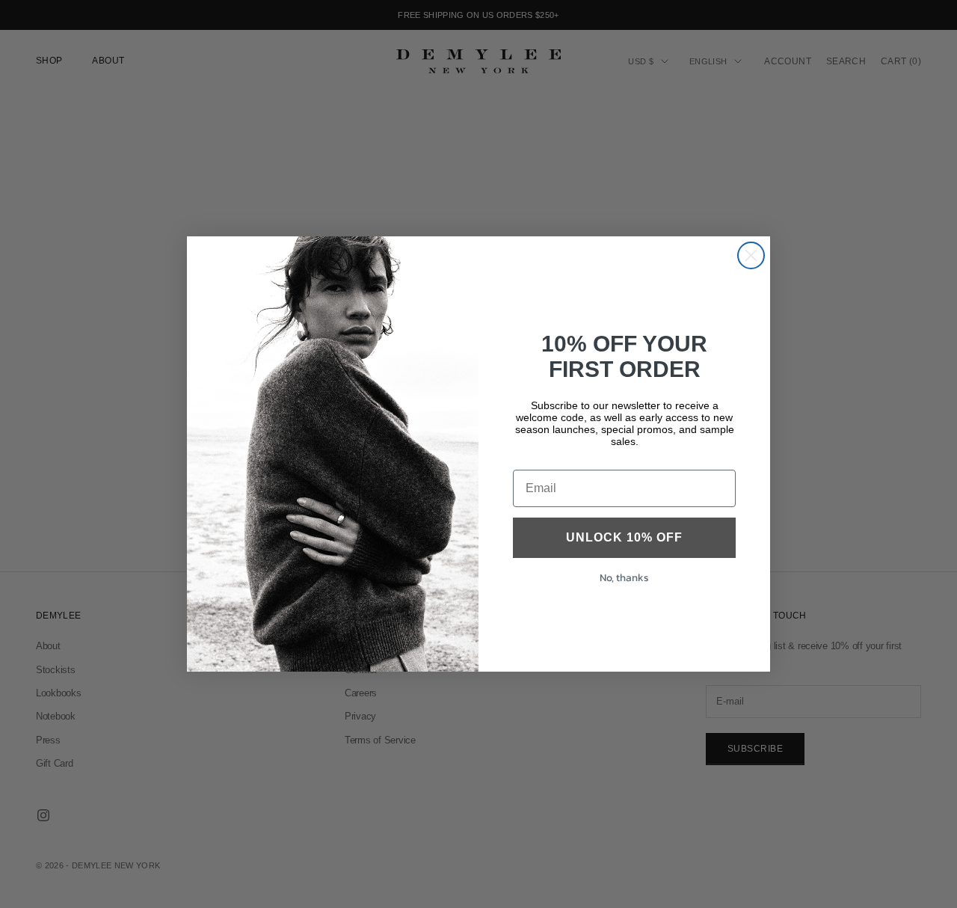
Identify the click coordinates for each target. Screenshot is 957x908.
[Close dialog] (751, 255)
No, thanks (624, 578)
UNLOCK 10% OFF (624, 537)
